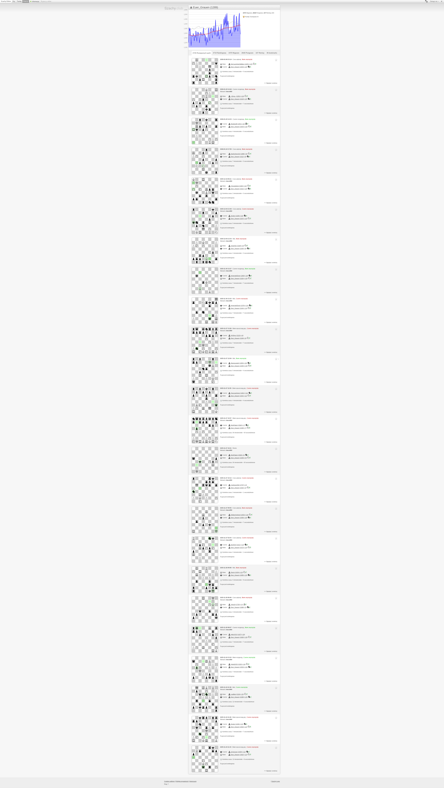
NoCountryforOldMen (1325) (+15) (241, 64)
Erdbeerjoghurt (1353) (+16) (239, 515)
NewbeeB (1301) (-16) (238, 124)
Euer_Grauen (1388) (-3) (238, 607)
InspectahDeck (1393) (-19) (239, 276)
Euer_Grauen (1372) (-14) (239, 547)
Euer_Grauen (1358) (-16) (239, 517)
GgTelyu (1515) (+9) (237, 335)
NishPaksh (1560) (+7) (238, 425)
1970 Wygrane (233, 53)
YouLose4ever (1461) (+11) (239, 393)
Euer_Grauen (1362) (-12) (239, 727)
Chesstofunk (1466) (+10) (239, 186)
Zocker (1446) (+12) (237, 724)
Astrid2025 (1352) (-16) (238, 664)
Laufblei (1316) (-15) (237, 694)
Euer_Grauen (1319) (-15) (239, 99)
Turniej (19, 1)
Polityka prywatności (182, 781)
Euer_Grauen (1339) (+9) (239, 458)
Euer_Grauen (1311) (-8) (238, 156)
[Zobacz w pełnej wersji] (205, 71)
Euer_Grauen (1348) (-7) (238, 428)
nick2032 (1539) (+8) (237, 246)
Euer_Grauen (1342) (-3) (238, 488)
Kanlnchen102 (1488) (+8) (239, 154)
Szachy (172, 8)
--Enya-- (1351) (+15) (237, 96)
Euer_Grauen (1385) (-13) (239, 575)
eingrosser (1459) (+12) (238, 752)
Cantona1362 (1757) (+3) (239, 485)
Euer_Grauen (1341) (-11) (239, 396)
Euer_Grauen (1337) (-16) (239, 218)
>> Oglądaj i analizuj (270, 83)
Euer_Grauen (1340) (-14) (239, 308)
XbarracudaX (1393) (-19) (239, 363)
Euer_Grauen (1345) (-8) (238, 248)
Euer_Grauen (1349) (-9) (238, 338)
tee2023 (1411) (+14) (237, 545)
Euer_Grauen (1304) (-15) (239, 67)
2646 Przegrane (247, 53)
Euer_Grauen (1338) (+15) (239, 697)
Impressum (193, 781)
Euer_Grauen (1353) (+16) (239, 667)
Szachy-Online (6, 1)
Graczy (25, 1)
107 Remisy (260, 53)
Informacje (35, 1)
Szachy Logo (276, 781)
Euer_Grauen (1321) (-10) (239, 189)
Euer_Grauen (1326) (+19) (239, 278)
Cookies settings (169, 781)
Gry (14, 1)
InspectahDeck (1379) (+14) (239, 305)
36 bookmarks (272, 53)
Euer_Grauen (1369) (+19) (239, 637)
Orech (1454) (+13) (237, 572)
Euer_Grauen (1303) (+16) (239, 127)
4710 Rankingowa (219, 53)
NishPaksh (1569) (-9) (238, 455)
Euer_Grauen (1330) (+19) (239, 366)
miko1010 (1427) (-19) (238, 634)
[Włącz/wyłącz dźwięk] (442, 1)
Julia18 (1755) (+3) (237, 604)
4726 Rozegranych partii (202, 53)
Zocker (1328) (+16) (237, 216)
